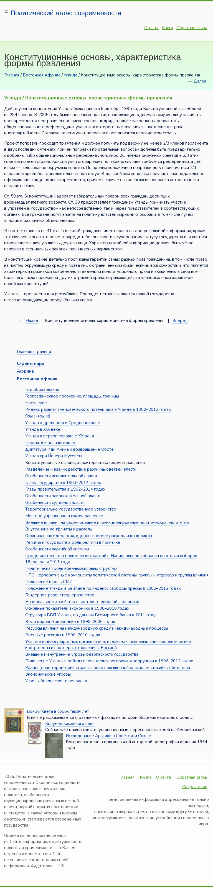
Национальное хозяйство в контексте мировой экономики (82, 601)
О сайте (163, 777)
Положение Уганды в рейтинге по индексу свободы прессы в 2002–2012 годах (103, 588)
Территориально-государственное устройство (70, 509)
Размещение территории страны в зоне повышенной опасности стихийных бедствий (107, 667)
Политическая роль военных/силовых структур (71, 568)
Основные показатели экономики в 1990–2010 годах (77, 608)
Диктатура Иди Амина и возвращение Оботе (69, 449)
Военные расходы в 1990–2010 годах (62, 635)
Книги (167, 27)
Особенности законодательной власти (62, 496)
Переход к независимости (51, 442)
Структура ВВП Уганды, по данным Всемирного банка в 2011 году (90, 615)
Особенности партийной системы (57, 549)
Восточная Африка (41, 75)
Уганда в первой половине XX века (59, 436)
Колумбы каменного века (70, 723)
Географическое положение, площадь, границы (72, 396)
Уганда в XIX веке (42, 429)
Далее (200, 81)
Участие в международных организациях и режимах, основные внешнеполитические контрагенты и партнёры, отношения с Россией (108, 644)
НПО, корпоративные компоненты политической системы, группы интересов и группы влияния (117, 575)
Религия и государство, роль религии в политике (72, 542)
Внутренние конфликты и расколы (59, 529)
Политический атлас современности (66, 13)
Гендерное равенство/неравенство (59, 595)
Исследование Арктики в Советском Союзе (108, 736)
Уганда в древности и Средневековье (62, 422)
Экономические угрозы (48, 674)
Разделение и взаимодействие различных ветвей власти (80, 469)
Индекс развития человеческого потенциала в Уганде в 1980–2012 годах (98, 409)
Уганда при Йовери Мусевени (54, 456)
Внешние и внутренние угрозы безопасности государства (81, 654)
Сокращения (194, 786)
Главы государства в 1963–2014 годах (63, 482)
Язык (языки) (37, 416)
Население (36, 403)
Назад (32, 320)
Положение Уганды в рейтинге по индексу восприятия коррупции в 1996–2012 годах (109, 661)
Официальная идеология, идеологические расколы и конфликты (88, 536)
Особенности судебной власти (55, 502)
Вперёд (180, 320)
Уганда (70, 75)
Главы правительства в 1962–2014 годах (65, 489)
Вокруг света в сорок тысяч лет (58, 711)
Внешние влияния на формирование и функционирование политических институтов (107, 522)
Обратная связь (191, 27)
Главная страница (34, 351)
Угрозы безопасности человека (56, 681)
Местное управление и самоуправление (64, 516)
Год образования (42, 389)
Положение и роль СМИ (48, 582)
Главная (11, 75)
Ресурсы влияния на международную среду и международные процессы (96, 628)
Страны (151, 27)
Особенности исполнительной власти (61, 476)
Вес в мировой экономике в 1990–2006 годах (70, 621)
